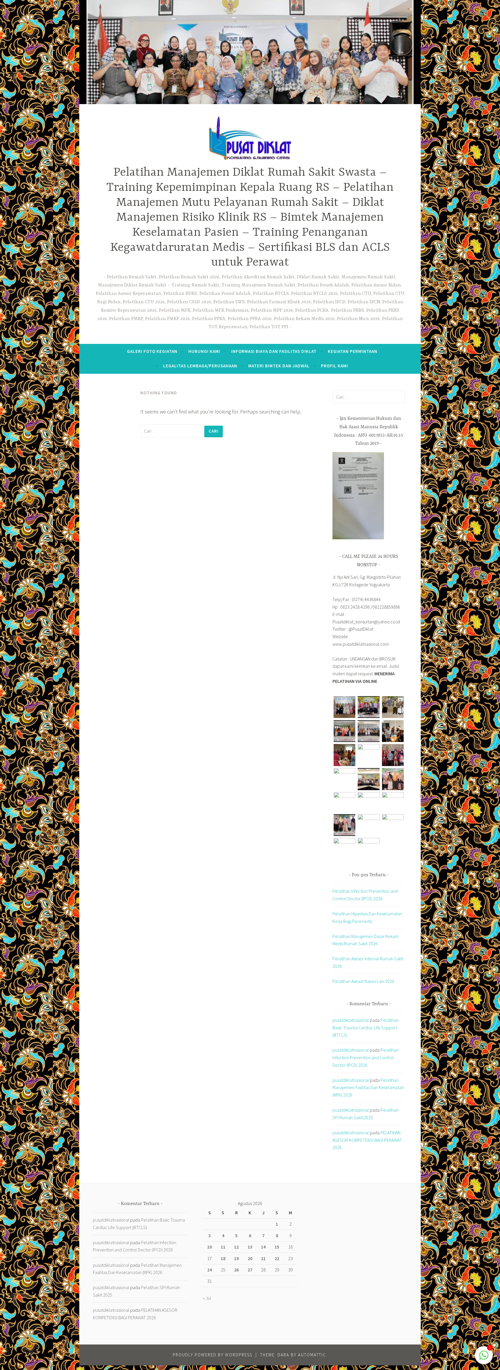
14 (263, 1247)
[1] (483, 1358)
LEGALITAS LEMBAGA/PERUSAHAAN (200, 366)
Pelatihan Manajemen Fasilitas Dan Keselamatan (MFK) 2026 (368, 1087)
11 (223, 1247)
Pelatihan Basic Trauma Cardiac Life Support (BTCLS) (365, 1027)
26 (236, 1270)
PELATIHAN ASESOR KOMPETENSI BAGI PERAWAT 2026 (367, 1140)
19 (236, 1258)
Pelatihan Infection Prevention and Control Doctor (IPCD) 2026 (365, 1057)
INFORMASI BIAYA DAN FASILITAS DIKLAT (274, 351)
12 (236, 1247)
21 (263, 1258)
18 (223, 1258)
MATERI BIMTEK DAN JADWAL (279, 366)
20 (250, 1258)
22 (277, 1258)
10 (209, 1247)
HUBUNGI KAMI (204, 351)
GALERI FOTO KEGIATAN (152, 351)
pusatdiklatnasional (350, 1020)
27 (250, 1270)
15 (277, 1247)
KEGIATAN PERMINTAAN (352, 351)
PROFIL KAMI (334, 366)
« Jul (207, 1298)
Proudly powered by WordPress (212, 1355)
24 (209, 1270)
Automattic (312, 1355)
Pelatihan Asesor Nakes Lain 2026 (363, 981)
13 (250, 1247)
